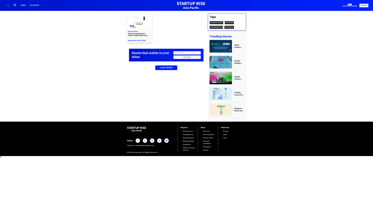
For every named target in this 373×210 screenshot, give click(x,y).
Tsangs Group (229, 27)
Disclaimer (207, 147)
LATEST (23, 5)
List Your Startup (350, 5)
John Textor (229, 22)
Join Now (364, 5)
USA (225, 138)
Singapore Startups (216, 27)
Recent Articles (137, 33)
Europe (225, 131)
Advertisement (208, 134)
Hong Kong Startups (216, 22)
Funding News (188, 134)
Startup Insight (188, 141)
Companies (187, 144)
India (225, 134)
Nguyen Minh (137, 40)
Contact (206, 150)
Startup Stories (188, 138)
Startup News (188, 131)
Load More (166, 68)
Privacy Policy (208, 138)
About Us (206, 131)
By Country (34, 5)
